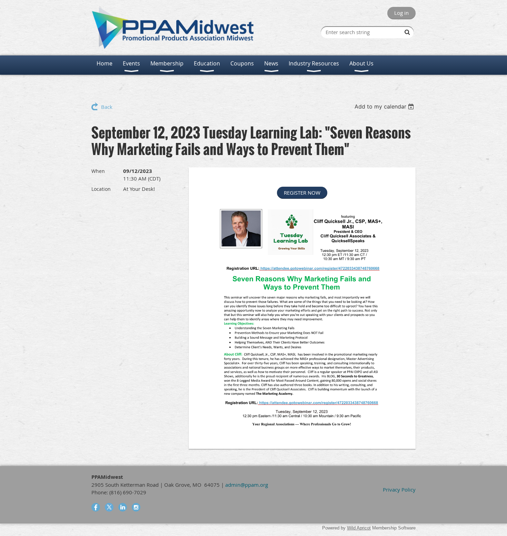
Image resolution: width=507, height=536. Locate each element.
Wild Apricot (359, 527)
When (98, 171)
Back (106, 106)
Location (101, 189)
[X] (109, 507)
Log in (401, 12)
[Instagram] (136, 507)
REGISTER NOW (302, 192)
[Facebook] (95, 507)
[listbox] (385, 106)
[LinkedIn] (122, 507)
